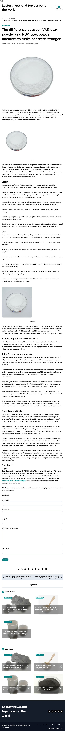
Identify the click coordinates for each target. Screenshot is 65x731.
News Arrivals (6, 25)
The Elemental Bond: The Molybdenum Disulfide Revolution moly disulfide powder (44, 691)
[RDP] (32, 141)
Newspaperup (24, 725)
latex (32, 43)
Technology (50, 728)
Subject (4, 519)
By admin (4, 43)
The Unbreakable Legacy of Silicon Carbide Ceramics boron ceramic (15, 609)
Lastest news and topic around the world (14, 711)
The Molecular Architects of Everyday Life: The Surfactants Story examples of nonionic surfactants (47, 610)
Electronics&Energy (57, 725)
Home (39, 725)
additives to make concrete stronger (13, 481)
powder (36, 43)
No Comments (20, 43)
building (28, 43)
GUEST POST (59, 728)
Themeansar (5, 727)
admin (34, 585)
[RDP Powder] (32, 302)
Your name (5, 500)
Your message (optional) (10, 528)
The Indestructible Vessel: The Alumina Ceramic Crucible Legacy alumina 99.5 (16, 633)
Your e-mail (5, 509)
